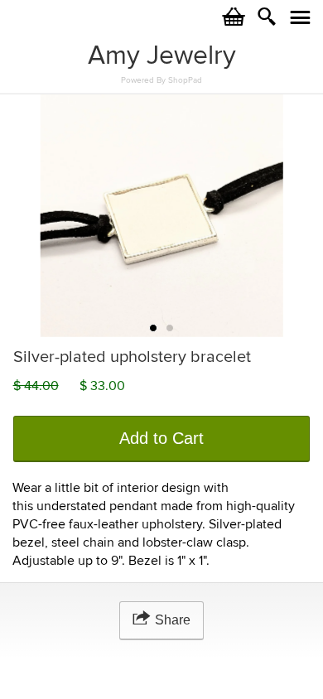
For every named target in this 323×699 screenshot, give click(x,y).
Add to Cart (161, 438)
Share (172, 620)
